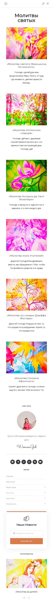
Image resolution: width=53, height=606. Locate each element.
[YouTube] (40, 462)
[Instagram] (29, 462)
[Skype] (35, 462)
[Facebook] (12, 462)
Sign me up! (26, 541)
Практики (10, 498)
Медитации (11, 487)
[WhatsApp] (23, 462)
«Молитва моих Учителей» (26, 255)
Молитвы (10, 493)
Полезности (11, 504)
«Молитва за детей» (26, 592)
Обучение (10, 482)
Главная (9, 476)
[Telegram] (18, 462)
